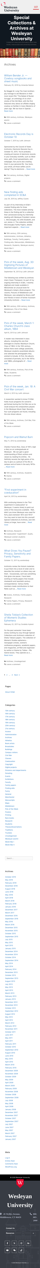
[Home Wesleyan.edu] (20, 1183)
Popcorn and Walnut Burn (18, 437)
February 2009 (11, 1089)
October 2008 (10, 1094)
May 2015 (9, 942)
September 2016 (11, 919)
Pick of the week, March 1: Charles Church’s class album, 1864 (19, 326)
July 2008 (9, 1100)
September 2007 (11, 1121)
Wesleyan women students (14, 537)
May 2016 (9, 922)
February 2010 (10, 1068)
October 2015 (10, 934)
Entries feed (10, 1161)
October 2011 (10, 1032)
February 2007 (11, 1136)
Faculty (15, 239)
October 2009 (10, 1077)
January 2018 (10, 907)
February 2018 (10, 904)
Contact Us (10, 1228)
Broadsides (9, 746)
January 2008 (10, 1109)
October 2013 (10, 975)
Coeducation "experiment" (16, 534)
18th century (10, 720)
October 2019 (10, 877)
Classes (8, 758)
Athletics (27, 236)
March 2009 (10, 1086)
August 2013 (10, 981)
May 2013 (9, 987)
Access (9, 595)
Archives (20, 117)
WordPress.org (11, 1167)
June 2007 (9, 1127)
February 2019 (10, 883)
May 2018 (9, 895)
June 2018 (9, 892)
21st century (11, 175)
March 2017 (9, 913)
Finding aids (9, 242)
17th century (10, 717)
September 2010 (11, 1050)
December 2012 (11, 1002)
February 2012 (10, 1026)
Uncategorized (20, 661)
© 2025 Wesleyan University (19, 1263)
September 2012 (11, 1011)
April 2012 (9, 1020)
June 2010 (9, 1056)
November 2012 (11, 1005)
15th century (10, 711)
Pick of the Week (20, 309)
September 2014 (11, 960)
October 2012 (10, 1008)
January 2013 (10, 999)
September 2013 (11, 978)
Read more (8, 111)
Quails (30, 534)
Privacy (21, 601)
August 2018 (10, 889)
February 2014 (10, 969)
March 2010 (9, 1065)
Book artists (9, 743)
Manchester (9, 797)
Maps (7, 803)
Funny (7, 791)
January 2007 (10, 1139)
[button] (36, 7)
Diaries (9, 476)
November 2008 (11, 1092)
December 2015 (11, 928)
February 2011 (10, 1044)
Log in (7, 1158)
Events (7, 776)
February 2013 (10, 996)
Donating (8, 773)
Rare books (9, 818)
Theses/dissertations (13, 827)
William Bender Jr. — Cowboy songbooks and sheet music (18, 78)
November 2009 (11, 1074)
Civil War (28, 420)
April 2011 (9, 1041)
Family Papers (11, 601)
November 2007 (11, 1115)
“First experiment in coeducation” (15, 491)
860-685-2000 (35, 1217)
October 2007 (10, 1118)
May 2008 (9, 1103)
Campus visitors (11, 752)
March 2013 (9, 993)
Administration (10, 236)
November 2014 (11, 954)
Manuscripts (19, 242)
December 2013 (11, 972)
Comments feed (11, 1164)
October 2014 (10, 957)
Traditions (9, 830)
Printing (8, 815)
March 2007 (10, 1133)
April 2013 (9, 990)
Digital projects (11, 767)
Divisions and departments (15, 770)
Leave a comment (13, 123)
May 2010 (9, 1059)
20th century (11, 117)
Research (7, 245)
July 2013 (9, 984)
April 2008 (9, 1106)
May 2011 (9, 1038)
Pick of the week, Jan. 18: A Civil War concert (19, 388)
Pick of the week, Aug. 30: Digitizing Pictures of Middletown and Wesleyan (19, 265)
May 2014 (9, 963)
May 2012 (9, 1017)
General (8, 794)
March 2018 (9, 901)
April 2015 (9, 945)
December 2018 (11, 886)
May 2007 (9, 1130)
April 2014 (9, 966)
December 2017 (11, 910)
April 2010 (9, 1062)
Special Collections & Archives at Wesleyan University (22, 28)
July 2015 (9, 939)
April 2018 (9, 898)
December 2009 (11, 1071)
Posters (8, 812)
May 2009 (9, 1080)
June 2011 (9, 1035)
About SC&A (10, 692)
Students (16, 245)
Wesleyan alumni (27, 245)
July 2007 (9, 1124)
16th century (10, 714)
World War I (9, 842)
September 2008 (11, 1098)
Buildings (7, 239)
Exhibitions (9, 779)
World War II (8, 248)
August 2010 (10, 1053)
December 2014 (11, 951)
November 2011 (11, 1029)
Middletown (29, 242)
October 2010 (10, 1047)
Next (17, 675)
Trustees (8, 833)
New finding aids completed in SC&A (15, 193)
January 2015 (10, 948)
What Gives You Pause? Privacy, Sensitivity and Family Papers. (17, 553)
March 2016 (9, 925)
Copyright (9, 764)
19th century (11, 233)
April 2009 (9, 1083)
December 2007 (11, 1112)
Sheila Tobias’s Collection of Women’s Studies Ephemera (18, 617)
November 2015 (11, 931)
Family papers (24, 239)
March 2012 (9, 1023)
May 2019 (9, 880)
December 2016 (11, 916)
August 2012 (10, 1014)
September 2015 (11, 937)
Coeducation (10, 761)
